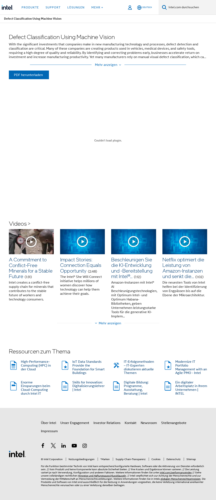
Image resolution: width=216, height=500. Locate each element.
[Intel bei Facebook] (42, 446)
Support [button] (53, 7)
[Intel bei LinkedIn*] (63, 446)
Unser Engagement (74, 423)
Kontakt (130, 423)
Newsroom (149, 423)
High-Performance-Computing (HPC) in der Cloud (36, 365)
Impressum (49, 431)
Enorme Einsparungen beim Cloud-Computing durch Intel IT (35, 388)
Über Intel (48, 423)
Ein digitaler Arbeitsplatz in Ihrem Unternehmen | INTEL (191, 388)
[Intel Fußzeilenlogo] (17, 454)
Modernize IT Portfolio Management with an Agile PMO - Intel (191, 367)
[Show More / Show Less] (108, 64)
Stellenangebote (173, 423)
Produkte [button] (30, 7)
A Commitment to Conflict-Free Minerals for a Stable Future (31, 267)
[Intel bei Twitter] (53, 446)
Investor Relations (106, 423)
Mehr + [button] (97, 7)
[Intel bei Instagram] (84, 446)
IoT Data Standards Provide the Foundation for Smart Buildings (88, 367)
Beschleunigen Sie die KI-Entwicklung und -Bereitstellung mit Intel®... (132, 267)
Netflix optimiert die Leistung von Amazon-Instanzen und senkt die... (183, 267)
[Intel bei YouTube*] (74, 446)
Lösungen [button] (76, 7)
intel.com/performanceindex (176, 472)
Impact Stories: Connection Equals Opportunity (80, 265)
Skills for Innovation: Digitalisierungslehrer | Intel (88, 386)
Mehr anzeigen (110, 323)
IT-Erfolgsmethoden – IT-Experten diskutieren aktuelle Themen (139, 367)
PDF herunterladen (28, 75)
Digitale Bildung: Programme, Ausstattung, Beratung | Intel (136, 388)
